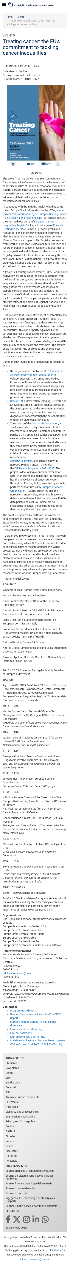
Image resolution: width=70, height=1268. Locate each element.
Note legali (12, 1106)
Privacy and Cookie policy (20, 1121)
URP (8, 1077)
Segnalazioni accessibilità (20, 1116)
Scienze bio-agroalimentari (21, 1188)
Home (9, 16)
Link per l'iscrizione (21, 1032)
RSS (8, 1092)
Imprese (10, 1141)
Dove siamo (12, 1067)
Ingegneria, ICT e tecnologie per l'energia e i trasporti (30, 1200)
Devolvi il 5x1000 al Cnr (53, 1250)
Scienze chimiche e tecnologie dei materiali (30, 1170)
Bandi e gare (13, 1082)
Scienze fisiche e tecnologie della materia (29, 1183)
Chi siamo (11, 1063)
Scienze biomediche (17, 1193)
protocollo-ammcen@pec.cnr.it (35, 1259)
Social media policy (16, 1227)
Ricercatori (12, 1150)
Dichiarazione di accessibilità (22, 1111)
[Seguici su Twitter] (17, 1219)
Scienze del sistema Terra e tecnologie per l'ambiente (29, 1177)
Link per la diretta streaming (26, 1029)
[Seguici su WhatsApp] (45, 1219)
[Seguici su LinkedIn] (36, 1219)
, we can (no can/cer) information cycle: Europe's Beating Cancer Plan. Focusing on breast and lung (35, 214)
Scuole (9, 1146)
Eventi (20, 16)
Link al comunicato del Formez (27, 1036)
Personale (11, 1160)
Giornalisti (11, 1155)
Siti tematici (12, 1101)
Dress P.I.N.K (18, 401)
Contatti (10, 1072)
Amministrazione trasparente (22, 1097)
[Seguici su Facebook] (8, 1219)
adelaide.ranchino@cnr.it (17, 973)
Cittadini (10, 1136)
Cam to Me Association (45, 423)
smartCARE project (21, 460)
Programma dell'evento (23, 1010)
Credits (10, 1126)
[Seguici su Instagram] (27, 1219)
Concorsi (11, 1087)
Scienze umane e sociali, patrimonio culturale (31, 1205)
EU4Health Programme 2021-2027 (35, 468)
